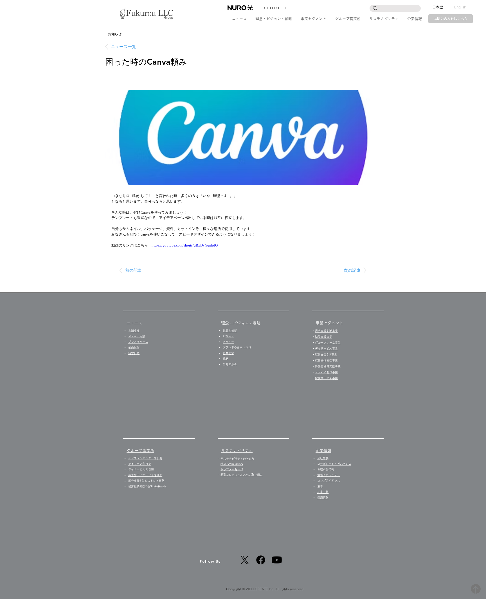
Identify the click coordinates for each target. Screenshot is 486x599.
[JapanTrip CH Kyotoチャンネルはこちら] (277, 560)
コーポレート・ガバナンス (335, 463)
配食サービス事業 (326, 378)
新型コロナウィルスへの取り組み (241, 474)
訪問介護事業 (323, 336)
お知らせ (135, 330)
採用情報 (324, 497)
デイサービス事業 (326, 348)
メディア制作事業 (326, 372)
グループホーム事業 (328, 342)
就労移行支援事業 (326, 360)
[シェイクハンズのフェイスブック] (261, 560)
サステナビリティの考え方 (237, 458)
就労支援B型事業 (326, 354)
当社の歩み (231, 364)
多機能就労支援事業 (328, 366)
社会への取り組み (231, 464)
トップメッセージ (231, 469)
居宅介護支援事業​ (326, 330)
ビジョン (230, 336)
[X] (245, 560)
